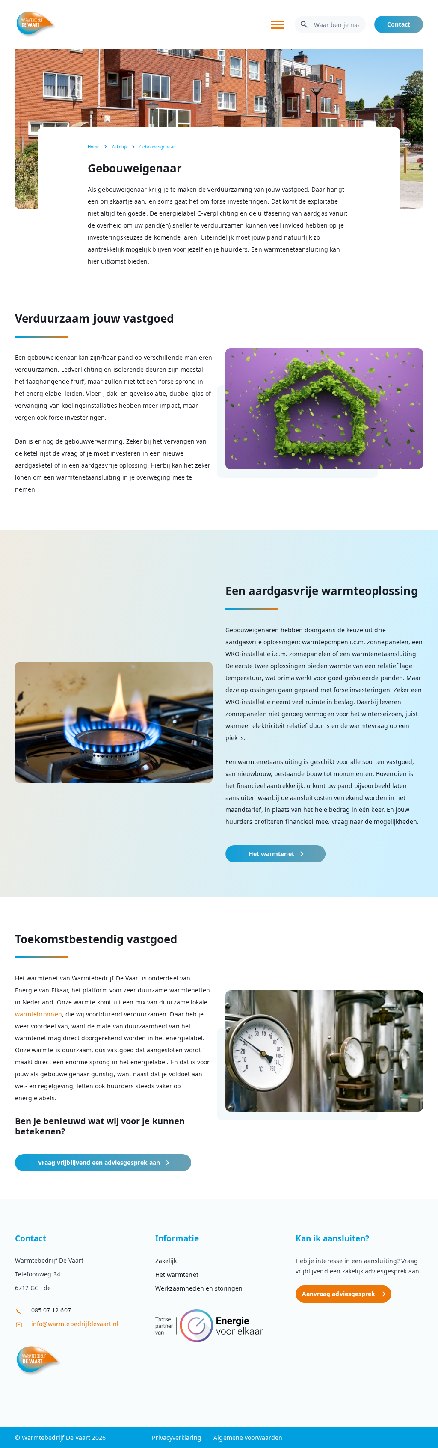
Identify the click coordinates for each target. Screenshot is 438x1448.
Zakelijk (119, 147)
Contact (398, 24)
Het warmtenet (271, 854)
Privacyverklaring (176, 1437)
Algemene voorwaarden (247, 1437)
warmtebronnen (38, 1014)
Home (94, 147)
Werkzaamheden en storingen (199, 1288)
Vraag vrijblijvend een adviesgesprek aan (99, 1162)
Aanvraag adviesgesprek (338, 1294)
